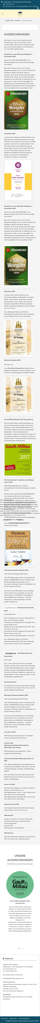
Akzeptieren (7, 520)
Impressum (27, 523)
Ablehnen (20, 520)
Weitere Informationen (16, 523)
